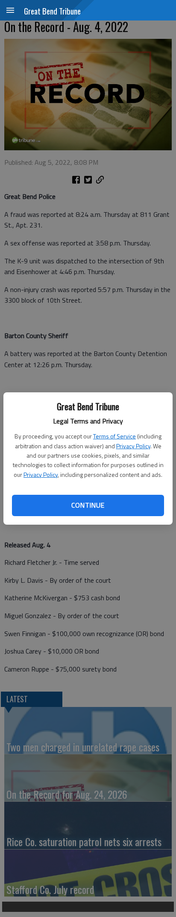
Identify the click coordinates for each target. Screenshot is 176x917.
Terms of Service (114, 436)
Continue (87, 505)
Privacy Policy (133, 445)
